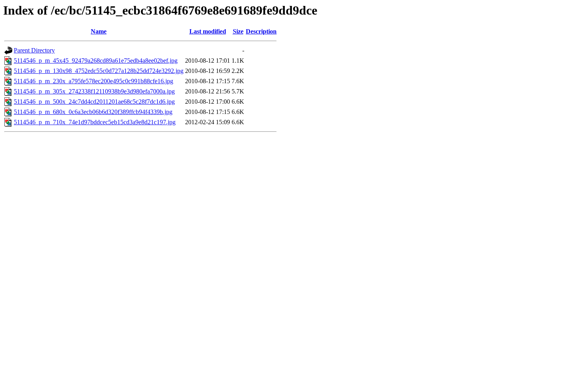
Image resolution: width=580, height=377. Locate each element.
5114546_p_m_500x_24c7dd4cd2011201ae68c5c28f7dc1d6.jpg (94, 101)
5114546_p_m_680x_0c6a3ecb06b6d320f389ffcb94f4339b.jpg (93, 111)
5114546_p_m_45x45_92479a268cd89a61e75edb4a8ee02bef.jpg (96, 60)
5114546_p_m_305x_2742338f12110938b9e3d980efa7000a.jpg (94, 91)
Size (238, 31)
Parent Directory (34, 50)
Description (261, 31)
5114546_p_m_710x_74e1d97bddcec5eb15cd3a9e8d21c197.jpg (95, 122)
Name (99, 31)
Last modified (207, 31)
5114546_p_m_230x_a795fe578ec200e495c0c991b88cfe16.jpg (93, 81)
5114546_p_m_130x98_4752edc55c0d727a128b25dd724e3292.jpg (98, 70)
